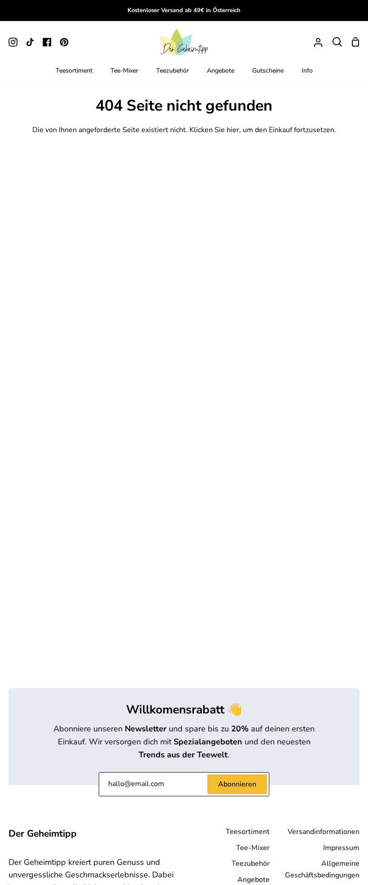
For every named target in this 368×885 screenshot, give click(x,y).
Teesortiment (248, 832)
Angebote (253, 880)
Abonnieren (237, 784)
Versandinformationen (323, 832)
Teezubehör (251, 863)
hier (233, 130)
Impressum (341, 848)
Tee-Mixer (253, 848)
